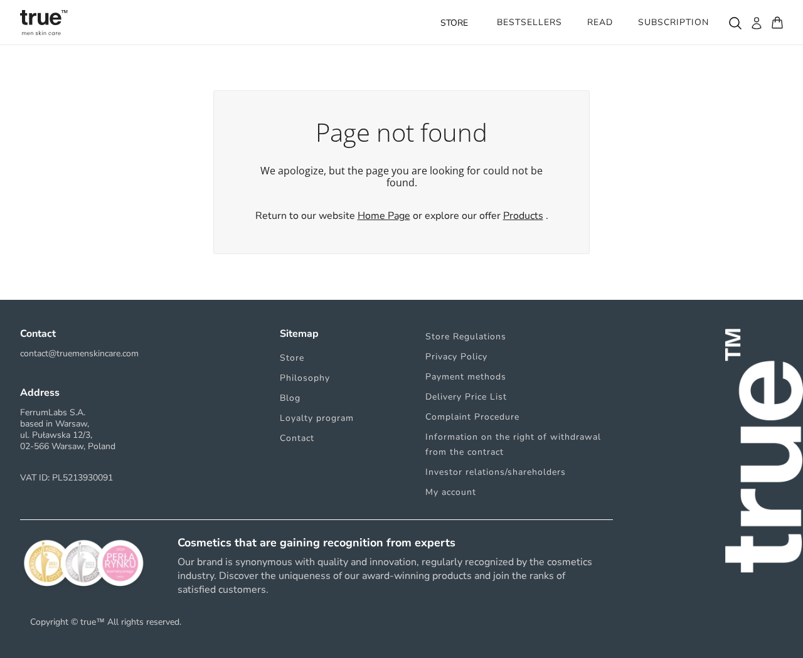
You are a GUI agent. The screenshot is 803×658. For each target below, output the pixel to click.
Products (523, 216)
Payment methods (465, 377)
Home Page (384, 216)
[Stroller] (777, 22)
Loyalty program (317, 418)
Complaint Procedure (472, 417)
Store (292, 358)
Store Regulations (465, 336)
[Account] (756, 22)
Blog (290, 398)
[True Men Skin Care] (44, 22)
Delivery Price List (466, 397)
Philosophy (305, 378)
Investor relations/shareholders (495, 472)
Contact (297, 438)
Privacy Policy (456, 357)
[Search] (734, 22)
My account (450, 492)
